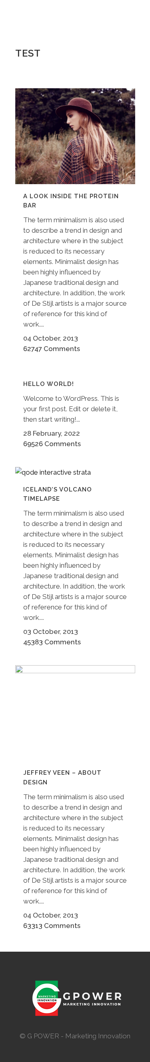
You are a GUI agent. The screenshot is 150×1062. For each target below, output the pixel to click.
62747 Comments (51, 349)
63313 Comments (51, 926)
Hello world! (48, 384)
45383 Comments (52, 642)
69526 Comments (52, 444)
